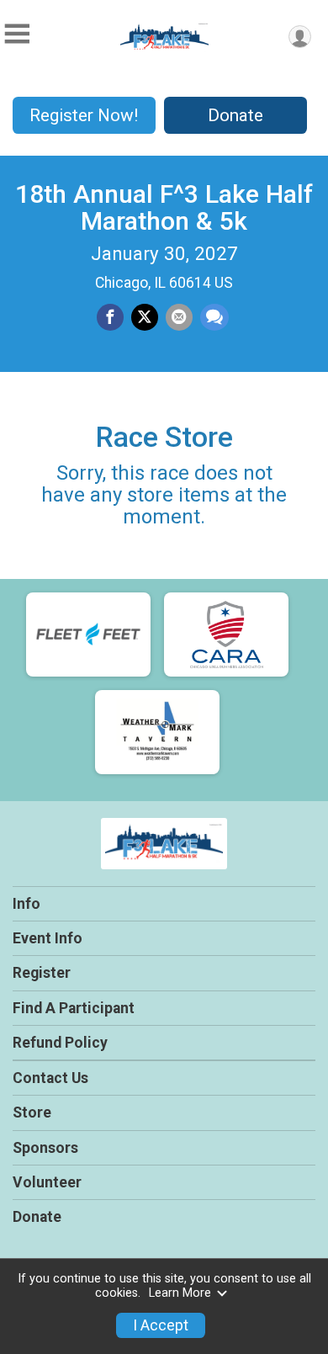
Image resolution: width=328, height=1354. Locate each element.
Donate (235, 115)
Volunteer (47, 1182)
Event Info (47, 938)
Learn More (180, 1293)
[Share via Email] (179, 317)
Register (42, 972)
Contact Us (50, 1078)
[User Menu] (299, 36)
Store (32, 1112)
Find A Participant (74, 1008)
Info (26, 903)
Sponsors (45, 1147)
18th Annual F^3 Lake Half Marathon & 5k (164, 207)
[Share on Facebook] (110, 317)
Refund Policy (60, 1042)
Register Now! (83, 115)
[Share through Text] (214, 317)
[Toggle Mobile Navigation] (17, 34)
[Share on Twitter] (144, 317)
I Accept (160, 1325)
